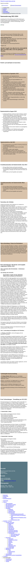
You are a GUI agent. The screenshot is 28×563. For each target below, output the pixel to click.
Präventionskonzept (7, 498)
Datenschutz (5, 496)
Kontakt (4, 497)
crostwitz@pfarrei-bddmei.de (10, 480)
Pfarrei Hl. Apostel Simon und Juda (8, 1)
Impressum (5, 495)
